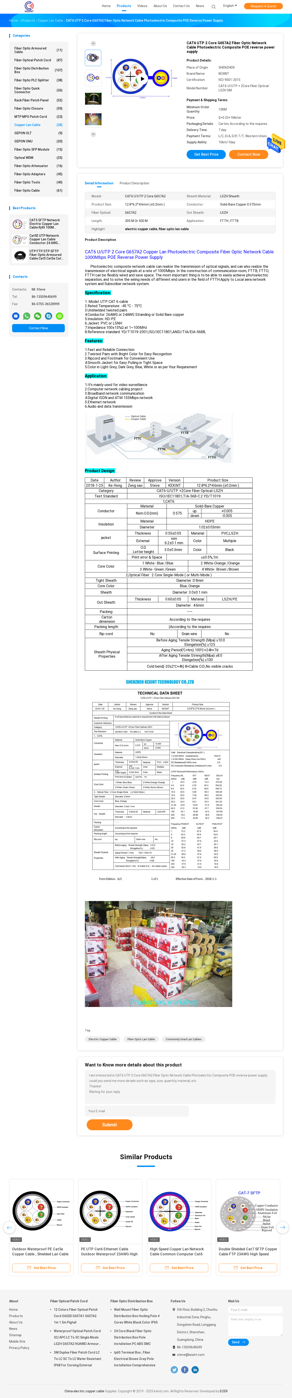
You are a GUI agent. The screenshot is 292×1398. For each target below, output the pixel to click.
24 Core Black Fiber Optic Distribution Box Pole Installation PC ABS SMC (132, 1337)
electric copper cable (103, 1039)
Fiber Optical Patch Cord (38, 60)
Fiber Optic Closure (38, 108)
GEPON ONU (38, 141)
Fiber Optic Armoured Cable (38, 50)
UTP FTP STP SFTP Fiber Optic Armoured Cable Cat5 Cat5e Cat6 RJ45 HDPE (46, 254)
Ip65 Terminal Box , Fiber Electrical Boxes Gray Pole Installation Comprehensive (134, 1359)
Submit (109, 1125)
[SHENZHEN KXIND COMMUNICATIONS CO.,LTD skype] (48, 315)
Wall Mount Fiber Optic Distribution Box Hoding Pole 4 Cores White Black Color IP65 (136, 1316)
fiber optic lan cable (141, 1039)
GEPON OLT (38, 133)
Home (13, 1309)
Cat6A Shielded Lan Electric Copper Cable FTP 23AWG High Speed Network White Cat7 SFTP (39, 1254)
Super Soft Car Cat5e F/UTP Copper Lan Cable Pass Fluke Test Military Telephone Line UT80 (109, 1254)
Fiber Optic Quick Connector (38, 90)
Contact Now (38, 328)
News (13, 1329)
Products (16, 1316)
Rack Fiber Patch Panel (38, 100)
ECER (224, 1391)
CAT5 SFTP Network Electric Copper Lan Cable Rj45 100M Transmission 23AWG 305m (45, 223)
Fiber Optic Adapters (38, 174)
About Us (16, 1322)
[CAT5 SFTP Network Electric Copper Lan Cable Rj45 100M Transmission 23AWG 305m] (20, 224)
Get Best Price (206, 154)
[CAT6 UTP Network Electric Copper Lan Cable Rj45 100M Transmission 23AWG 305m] (179, 1211)
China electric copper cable (84, 1391)
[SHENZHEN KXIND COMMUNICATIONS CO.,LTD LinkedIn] (195, 1370)
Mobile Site (17, 1341)
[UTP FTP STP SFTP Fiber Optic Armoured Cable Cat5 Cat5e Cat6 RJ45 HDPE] (20, 255)
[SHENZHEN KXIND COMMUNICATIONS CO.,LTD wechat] (37, 315)
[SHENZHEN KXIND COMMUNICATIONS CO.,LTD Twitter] (174, 1370)
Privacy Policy (19, 1348)
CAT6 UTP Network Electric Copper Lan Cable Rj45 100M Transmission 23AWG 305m (174, 1254)
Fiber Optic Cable (38, 190)
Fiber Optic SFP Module (38, 149)
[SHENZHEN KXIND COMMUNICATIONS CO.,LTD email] (15, 315)
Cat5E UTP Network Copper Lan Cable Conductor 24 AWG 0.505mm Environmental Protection (44, 239)
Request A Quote (263, 6)
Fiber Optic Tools (38, 182)
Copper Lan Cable (38, 125)
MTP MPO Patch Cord (38, 116)
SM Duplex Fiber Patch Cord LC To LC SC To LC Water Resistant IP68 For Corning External (77, 1359)
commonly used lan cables (184, 1039)
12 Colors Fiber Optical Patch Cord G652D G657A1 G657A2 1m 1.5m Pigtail (76, 1316)
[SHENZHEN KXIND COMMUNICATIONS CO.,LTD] (29, 6)
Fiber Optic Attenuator (38, 166)
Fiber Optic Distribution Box (38, 70)
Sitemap (15, 1335)
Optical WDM (38, 158)
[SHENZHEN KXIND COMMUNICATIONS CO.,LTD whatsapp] (26, 315)
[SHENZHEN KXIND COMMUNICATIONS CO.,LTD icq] (59, 315)
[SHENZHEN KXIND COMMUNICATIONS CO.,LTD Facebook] (184, 1370)
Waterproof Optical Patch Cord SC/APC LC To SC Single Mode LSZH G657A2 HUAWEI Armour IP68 (77, 1338)
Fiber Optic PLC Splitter (38, 80)
